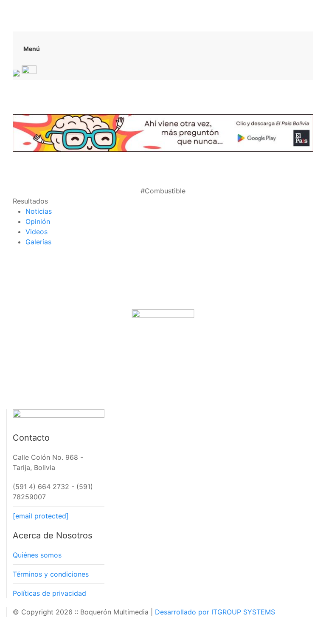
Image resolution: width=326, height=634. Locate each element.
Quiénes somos (37, 555)
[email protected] (41, 516)
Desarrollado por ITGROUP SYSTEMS (215, 612)
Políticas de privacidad (49, 593)
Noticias (38, 211)
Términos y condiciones (51, 574)
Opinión (37, 221)
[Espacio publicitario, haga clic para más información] (163, 132)
